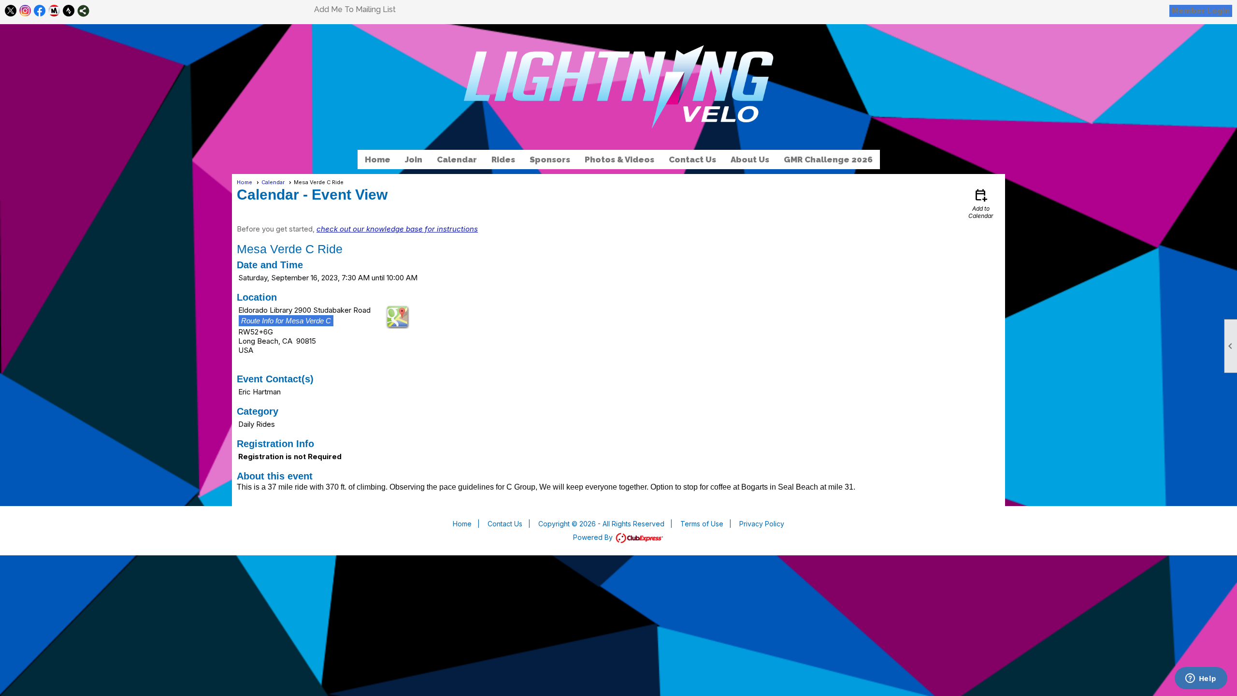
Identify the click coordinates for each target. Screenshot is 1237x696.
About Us (750, 159)
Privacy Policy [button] (761, 524)
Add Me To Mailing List (355, 9)
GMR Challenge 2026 (828, 159)
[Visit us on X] (11, 11)
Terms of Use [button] (701, 524)
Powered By (594, 537)
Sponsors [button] (550, 159)
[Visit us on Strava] (69, 11)
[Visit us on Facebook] (40, 11)
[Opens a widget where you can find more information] (1200, 679)
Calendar (457, 159)
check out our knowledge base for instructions (397, 228)
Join (413, 159)
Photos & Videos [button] (619, 159)
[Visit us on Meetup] (54, 11)
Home (377, 159)
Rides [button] (503, 159)
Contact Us (692, 159)
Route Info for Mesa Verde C (286, 321)
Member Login (1201, 10)
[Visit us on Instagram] (25, 11)
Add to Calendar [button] (980, 203)
